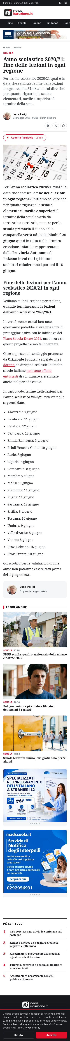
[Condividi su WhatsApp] (63, 125)
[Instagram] (65, 3)
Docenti (36, 23)
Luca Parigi (20, 114)
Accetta (51, 1035)
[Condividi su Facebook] (48, 125)
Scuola (22, 23)
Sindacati (52, 23)
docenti (9, 365)
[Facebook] (60, 3)
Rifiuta (18, 1035)
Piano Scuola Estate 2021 (22, 338)
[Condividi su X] (55, 125)
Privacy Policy (32, 1027)
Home (9, 23)
